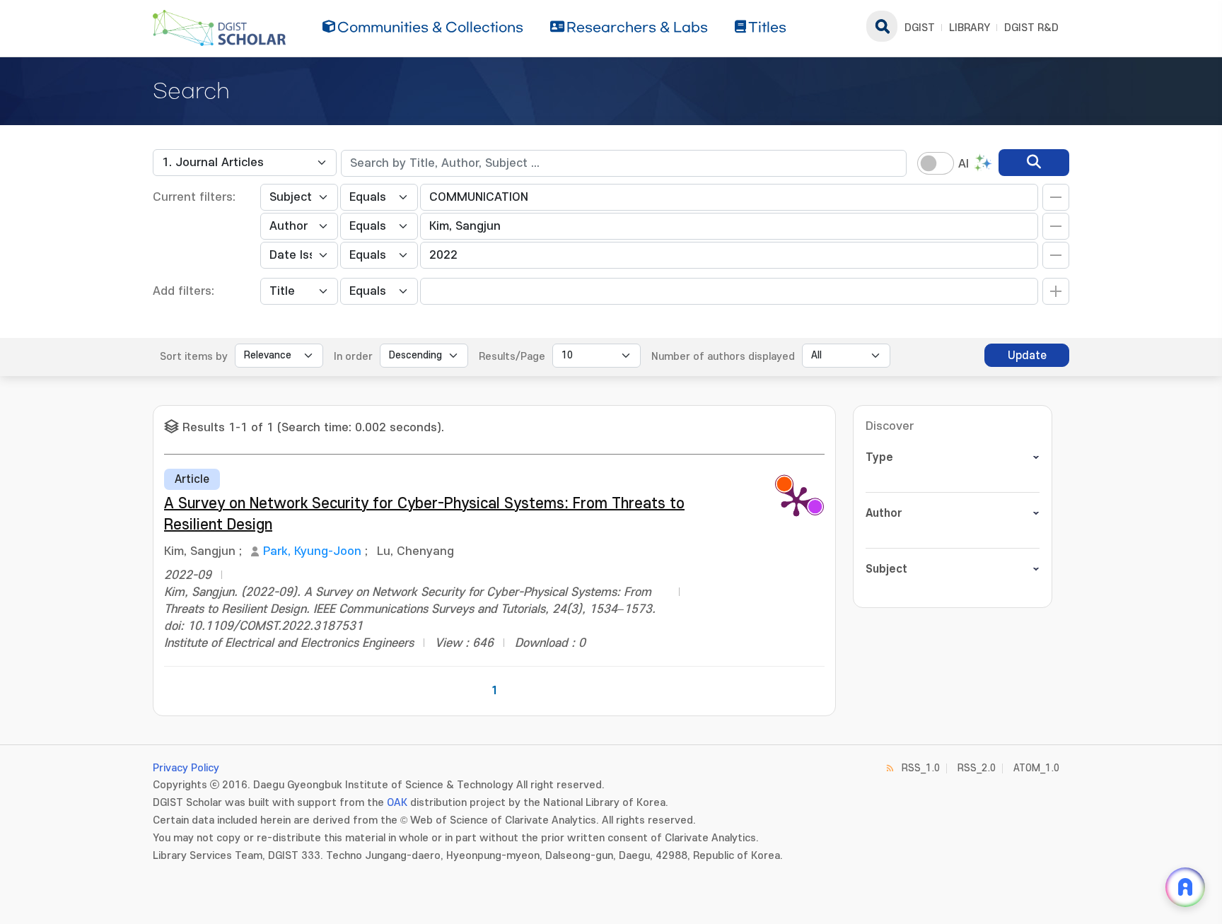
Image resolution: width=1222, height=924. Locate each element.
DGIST (919, 28)
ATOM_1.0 (1036, 768)
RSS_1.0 (921, 768)
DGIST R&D (1031, 28)
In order (353, 357)
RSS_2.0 (977, 768)
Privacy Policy (186, 768)
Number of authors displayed (723, 357)
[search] (1034, 162)
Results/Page (512, 357)
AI (963, 164)
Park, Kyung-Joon (312, 551)
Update (1027, 355)
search (881, 26)
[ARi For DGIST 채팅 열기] (1185, 887)
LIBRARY (969, 28)
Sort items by (194, 357)
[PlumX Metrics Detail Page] (796, 500)
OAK (397, 803)
